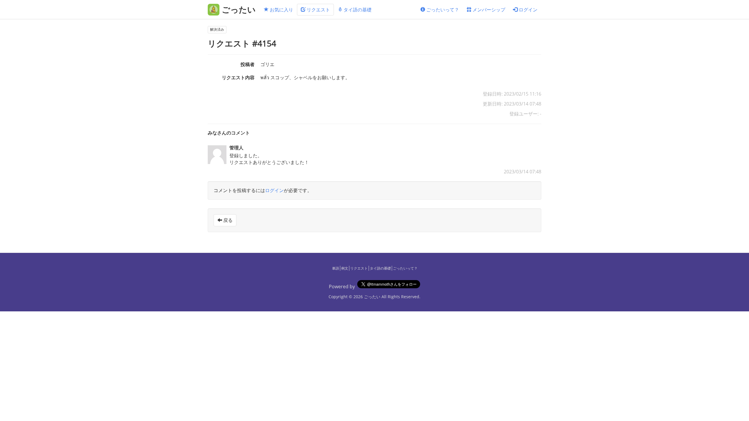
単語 (335, 268)
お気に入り (281, 9)
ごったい (372, 296)
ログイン (527, 9)
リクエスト (317, 9)
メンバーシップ (488, 9)
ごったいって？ (442, 9)
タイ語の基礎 (357, 9)
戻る (227, 220)
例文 (344, 268)
